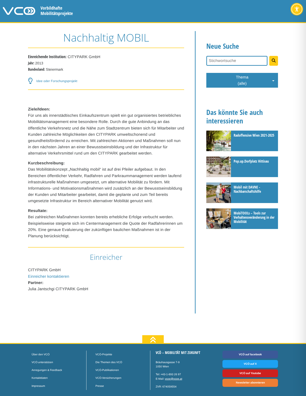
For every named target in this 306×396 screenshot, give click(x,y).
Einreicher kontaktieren (48, 276)
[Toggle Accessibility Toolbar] (297, 9)
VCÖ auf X (250, 363)
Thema (242, 80)
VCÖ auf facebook (250, 354)
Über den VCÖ (41, 354)
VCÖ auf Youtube (250, 373)
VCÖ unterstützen (42, 362)
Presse (99, 386)
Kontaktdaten (40, 377)
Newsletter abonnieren (250, 382)
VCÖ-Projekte (103, 354)
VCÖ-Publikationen (107, 370)
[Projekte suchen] (273, 61)
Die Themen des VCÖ (108, 362)
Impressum (38, 386)
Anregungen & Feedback (47, 370)
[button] (106, 81)
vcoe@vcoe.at (173, 378)
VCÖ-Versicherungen (108, 377)
